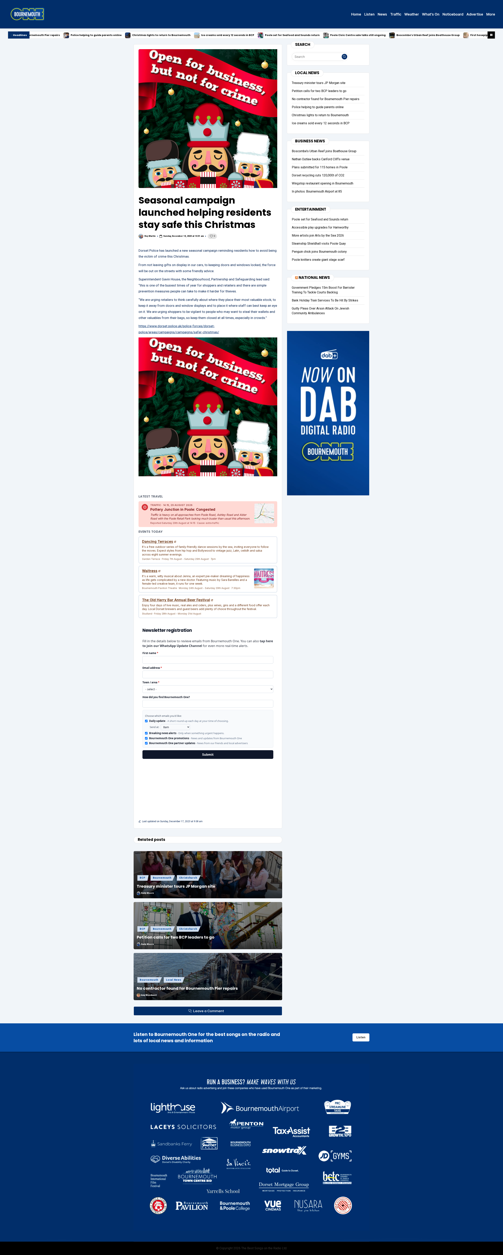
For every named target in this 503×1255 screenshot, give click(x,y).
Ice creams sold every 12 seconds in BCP (148, 35)
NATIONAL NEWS (314, 277)
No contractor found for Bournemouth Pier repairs (187, 988)
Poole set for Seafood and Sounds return (213, 35)
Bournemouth (162, 877)
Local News (173, 980)
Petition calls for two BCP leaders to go (175, 937)
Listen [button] (360, 1037)
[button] (344, 56)
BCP (142, 877)
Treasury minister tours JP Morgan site (176, 886)
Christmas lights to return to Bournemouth (82, 35)
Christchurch (188, 877)
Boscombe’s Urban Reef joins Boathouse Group (349, 35)
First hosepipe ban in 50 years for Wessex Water (423, 35)
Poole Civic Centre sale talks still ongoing (279, 35)
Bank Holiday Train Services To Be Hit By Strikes (325, 300)
